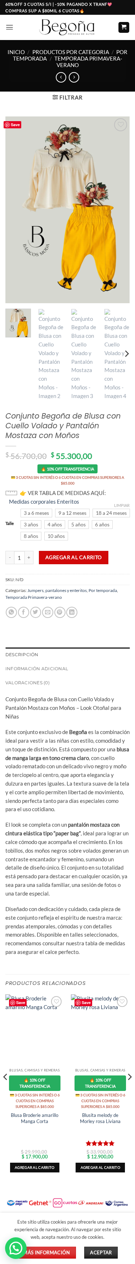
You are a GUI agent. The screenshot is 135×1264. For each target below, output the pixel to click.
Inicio (16, 52)
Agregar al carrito (73, 557)
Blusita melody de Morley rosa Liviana (100, 1118)
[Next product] (61, 77)
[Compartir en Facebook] (23, 612)
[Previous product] (74, 77)
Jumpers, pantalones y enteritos (57, 590)
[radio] (36, 513)
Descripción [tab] (22, 654)
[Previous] (16, 210)
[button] (9, 27)
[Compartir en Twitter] (35, 612)
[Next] (118, 210)
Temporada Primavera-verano (88, 61)
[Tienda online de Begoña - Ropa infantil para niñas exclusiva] (67, 27)
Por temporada (103, 590)
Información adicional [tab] (36, 668)
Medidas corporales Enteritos (44, 501)
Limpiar (122, 505)
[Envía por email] (47, 612)
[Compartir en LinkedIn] (71, 612)
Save (15, 124)
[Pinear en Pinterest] (60, 612)
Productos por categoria (70, 52)
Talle (9, 523)
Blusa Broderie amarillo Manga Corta (34, 1118)
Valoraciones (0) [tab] (27, 682)
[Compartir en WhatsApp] (11, 612)
